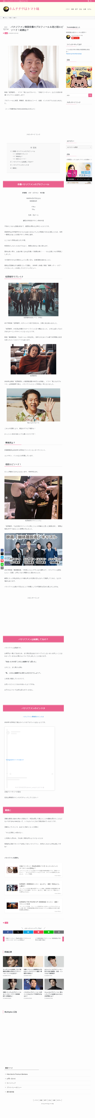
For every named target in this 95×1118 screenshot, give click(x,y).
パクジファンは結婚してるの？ (23, 162)
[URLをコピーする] (59, 932)
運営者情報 (10, 1092)
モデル (59, 1100)
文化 (49, 1100)
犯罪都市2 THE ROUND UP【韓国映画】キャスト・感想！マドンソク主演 (39, 903)
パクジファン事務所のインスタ (33, 716)
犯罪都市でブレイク (22, 154)
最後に (15, 168)
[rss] (88, 1)
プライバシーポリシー (14, 1087)
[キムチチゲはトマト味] (21, 9)
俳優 (6, 33)
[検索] (91, 1)
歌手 (45, 1100)
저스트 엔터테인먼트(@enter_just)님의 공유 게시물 (29, 787)
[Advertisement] (33, 612)
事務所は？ (19, 156)
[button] (8, 932)
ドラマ (36, 1100)
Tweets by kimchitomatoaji (73, 54)
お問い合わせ (11, 1078)
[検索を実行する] (90, 95)
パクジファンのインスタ (21, 165)
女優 (54, 1100)
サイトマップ (11, 1083)
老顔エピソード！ (21, 159)
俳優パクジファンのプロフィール (24, 151)
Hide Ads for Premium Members (17, 1074)
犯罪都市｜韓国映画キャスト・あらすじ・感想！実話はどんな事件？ (39, 885)
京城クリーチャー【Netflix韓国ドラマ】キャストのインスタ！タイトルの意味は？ (38, 867)
